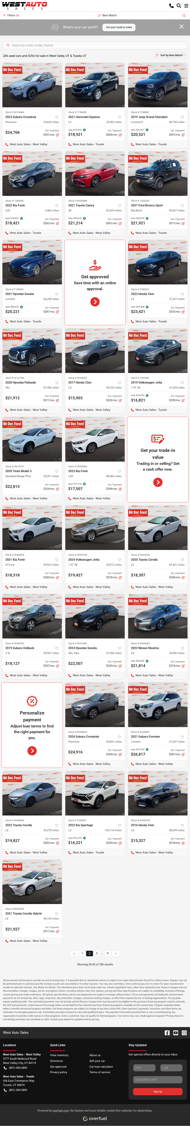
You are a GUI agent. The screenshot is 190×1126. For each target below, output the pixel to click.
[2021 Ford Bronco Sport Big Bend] (158, 173)
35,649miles (51, 122)
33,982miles (114, 122)
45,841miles (114, 741)
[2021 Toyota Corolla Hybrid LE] (32, 882)
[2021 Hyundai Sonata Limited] (32, 262)
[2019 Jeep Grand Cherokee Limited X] (158, 85)
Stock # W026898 (77, 200)
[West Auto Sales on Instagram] (182, 1032)
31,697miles (177, 741)
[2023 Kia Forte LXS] (95, 439)
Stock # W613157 (14, 466)
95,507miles (51, 653)
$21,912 (12, 398)
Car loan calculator (101, 1066)
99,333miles (114, 387)
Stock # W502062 (140, 643)
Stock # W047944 (77, 554)
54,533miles (51, 564)
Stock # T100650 (14, 289)
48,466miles (114, 476)
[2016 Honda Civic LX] (158, 793)
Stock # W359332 (14, 643)
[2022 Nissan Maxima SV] (158, 616)
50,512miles (114, 564)
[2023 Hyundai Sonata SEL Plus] (95, 616)
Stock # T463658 (14, 200)
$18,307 (138, 575)
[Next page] (115, 953)
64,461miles (177, 564)
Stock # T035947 (77, 820)
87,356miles (51, 387)
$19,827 (12, 840)
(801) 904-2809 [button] (18, 1067)
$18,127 (12, 663)
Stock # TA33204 (140, 200)
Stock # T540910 (140, 289)
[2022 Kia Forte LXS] (32, 173)
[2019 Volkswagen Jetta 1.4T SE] (158, 350)
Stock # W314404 (14, 112)
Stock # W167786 (14, 378)
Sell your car (97, 1061)
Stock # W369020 (14, 554)
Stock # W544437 (77, 378)
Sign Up (157, 1091)
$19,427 (75, 575)
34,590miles (177, 653)
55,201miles (51, 476)
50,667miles (177, 210)
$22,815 (12, 486)
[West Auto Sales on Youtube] (174, 1032)
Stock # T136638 (77, 112)
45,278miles (51, 830)
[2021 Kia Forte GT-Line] (32, 527)
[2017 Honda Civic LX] (95, 350)
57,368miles (114, 653)
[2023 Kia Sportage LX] (95, 793)
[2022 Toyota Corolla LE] (32, 793)
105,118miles (113, 830)
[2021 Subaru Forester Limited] (158, 704)
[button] (171, 5)
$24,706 (12, 132)
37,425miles (177, 387)
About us (95, 1055)
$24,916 (75, 752)
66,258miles (51, 299)
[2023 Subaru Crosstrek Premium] (32, 85)
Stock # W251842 (77, 643)
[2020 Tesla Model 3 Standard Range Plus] (32, 439)
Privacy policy (58, 1072)
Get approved (58, 1066)
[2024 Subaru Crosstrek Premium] (95, 704)
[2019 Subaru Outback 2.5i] (32, 616)
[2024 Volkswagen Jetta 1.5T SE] (95, 527)
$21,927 (12, 929)
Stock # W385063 (14, 820)
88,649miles (177, 830)
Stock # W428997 (140, 732)
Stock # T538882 (140, 112)
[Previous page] (74, 953)
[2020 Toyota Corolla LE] (158, 527)
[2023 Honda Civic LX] (158, 262)
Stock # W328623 (77, 732)
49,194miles (51, 918)
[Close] (181, 26)
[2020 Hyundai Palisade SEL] (32, 350)
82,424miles (114, 210)
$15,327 (138, 840)
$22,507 (75, 663)
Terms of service (99, 1072)
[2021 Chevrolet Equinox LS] (95, 85)
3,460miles (52, 210)
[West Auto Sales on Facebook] (165, 1032)
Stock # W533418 (140, 820)
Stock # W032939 (14, 909)
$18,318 (12, 575)
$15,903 (75, 398)
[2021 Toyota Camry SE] (95, 173)
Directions (56, 1061)
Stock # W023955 (140, 554)
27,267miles (177, 299)
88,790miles (177, 122)
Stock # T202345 (140, 378)
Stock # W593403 (77, 466)
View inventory (59, 1055)
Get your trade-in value (119, 27)
